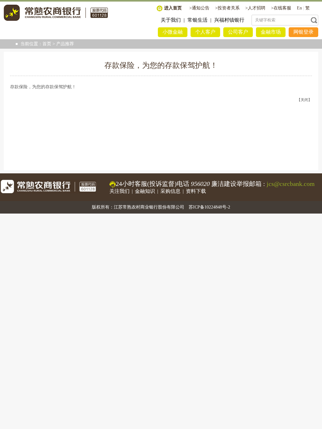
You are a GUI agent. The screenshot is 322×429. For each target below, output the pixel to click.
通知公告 (200, 8)
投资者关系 (229, 8)
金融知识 (145, 191)
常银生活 (197, 20)
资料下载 (196, 191)
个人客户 (205, 32)
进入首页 (173, 8)
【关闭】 (304, 100)
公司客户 (238, 32)
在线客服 (282, 8)
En (299, 8)
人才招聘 (256, 8)
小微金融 (173, 32)
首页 (46, 43)
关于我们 (171, 20)
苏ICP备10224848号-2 (209, 207)
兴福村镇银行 (229, 20)
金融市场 (271, 32)
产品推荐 (65, 43)
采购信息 (170, 191)
